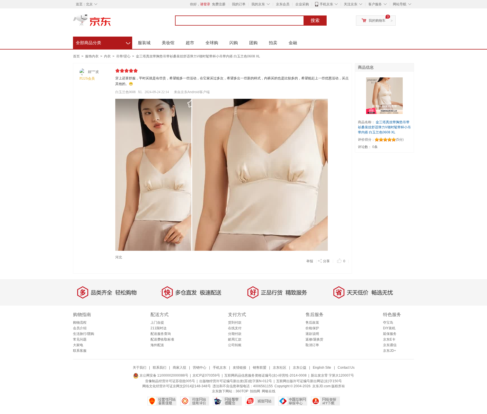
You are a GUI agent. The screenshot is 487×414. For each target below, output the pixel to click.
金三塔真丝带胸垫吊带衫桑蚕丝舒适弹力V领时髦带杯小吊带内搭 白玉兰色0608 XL (198, 56)
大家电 (78, 345)
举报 (309, 261)
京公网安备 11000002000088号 (163, 375)
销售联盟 (259, 368)
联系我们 (159, 368)
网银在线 (268, 391)
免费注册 (218, 4)
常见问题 (80, 339)
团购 (253, 42)
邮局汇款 (235, 339)
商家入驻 (179, 368)
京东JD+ (389, 351)
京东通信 (390, 345)
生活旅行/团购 (83, 334)
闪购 (233, 42)
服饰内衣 (92, 56)
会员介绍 (80, 328)
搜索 (315, 20)
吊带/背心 (123, 56)
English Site (322, 368)
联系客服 (80, 351)
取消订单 (312, 345)
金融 (293, 42)
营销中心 (199, 368)
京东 (111, 22)
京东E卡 (389, 339)
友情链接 (239, 368)
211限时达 (158, 328)
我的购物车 (377, 21)
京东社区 (279, 368)
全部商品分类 (103, 42)
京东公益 (299, 368)
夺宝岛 (388, 323)
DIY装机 (389, 328)
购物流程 (80, 323)
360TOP (242, 391)
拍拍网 (255, 391)
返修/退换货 (314, 339)
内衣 (108, 56)
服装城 (144, 42)
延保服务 (390, 334)
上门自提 (157, 323)
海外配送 (157, 345)
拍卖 (273, 42)
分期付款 (235, 334)
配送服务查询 (160, 334)
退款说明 (312, 334)
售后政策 (312, 323)
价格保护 (312, 328)
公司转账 (235, 345)
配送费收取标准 (162, 339)
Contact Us (346, 368)
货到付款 (235, 323)
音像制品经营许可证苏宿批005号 (170, 381)
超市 (190, 42)
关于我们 (139, 368)
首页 (76, 56)
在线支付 (235, 328)
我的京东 (258, 4)
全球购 (211, 42)
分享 (326, 261)
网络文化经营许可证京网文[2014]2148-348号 (176, 386)
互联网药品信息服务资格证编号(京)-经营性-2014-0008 (265, 375)
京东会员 (282, 4)
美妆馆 (168, 42)
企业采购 (302, 4)
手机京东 (326, 4)
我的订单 (238, 4)
